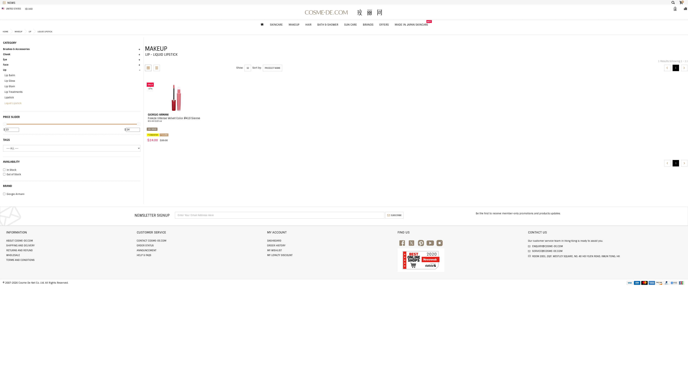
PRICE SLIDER (11, 117)
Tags (6, 140)
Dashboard (274, 240)
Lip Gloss (9, 80)
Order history (276, 245)
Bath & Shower (327, 25)
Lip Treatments (13, 92)
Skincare (276, 25)
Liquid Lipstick (45, 31)
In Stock (11, 170)
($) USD (29, 9)
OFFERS (384, 25)
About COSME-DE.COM (19, 240)
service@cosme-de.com (546, 251)
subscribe (396, 215)
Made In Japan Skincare (411, 25)
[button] (71, 50)
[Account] (674, 8)
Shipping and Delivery (20, 245)
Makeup (294, 25)
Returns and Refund (19, 250)
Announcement (146, 250)
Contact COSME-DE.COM (151, 240)
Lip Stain (9, 86)
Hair (308, 25)
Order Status (145, 245)
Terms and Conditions (20, 260)
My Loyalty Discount (280, 255)
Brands (368, 25)
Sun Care (350, 25)
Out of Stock (14, 174)
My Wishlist (274, 250)
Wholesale (13, 255)
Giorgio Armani (15, 194)
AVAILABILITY (11, 162)
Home (5, 31)
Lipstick (9, 97)
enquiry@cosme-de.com (547, 246)
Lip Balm (9, 75)
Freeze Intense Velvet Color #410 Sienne (174, 120)
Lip (30, 31)
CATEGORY (9, 43)
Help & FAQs (144, 255)
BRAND (7, 186)
